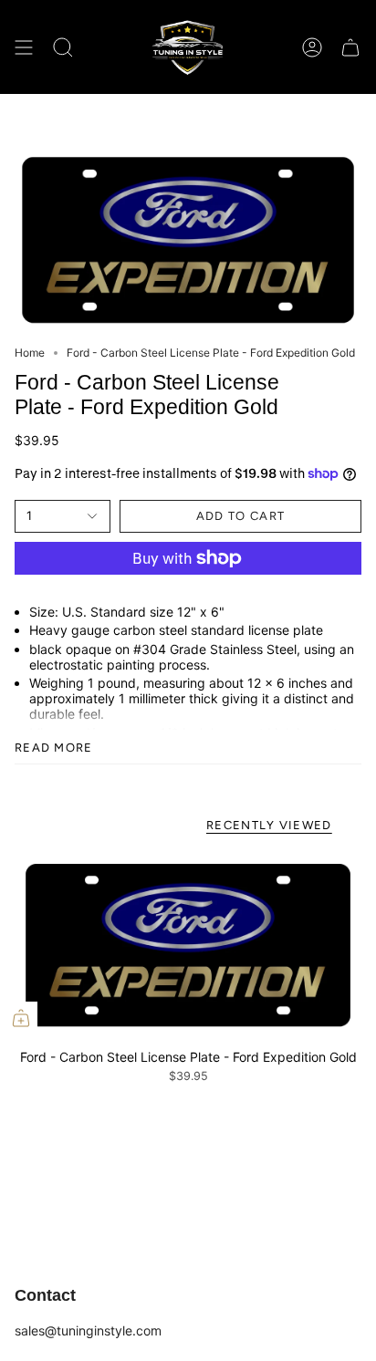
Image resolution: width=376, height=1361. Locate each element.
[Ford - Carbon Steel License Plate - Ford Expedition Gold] (188, 945)
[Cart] (350, 47)
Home (30, 352)
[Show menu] (23, 47)
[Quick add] (21, 1018)
